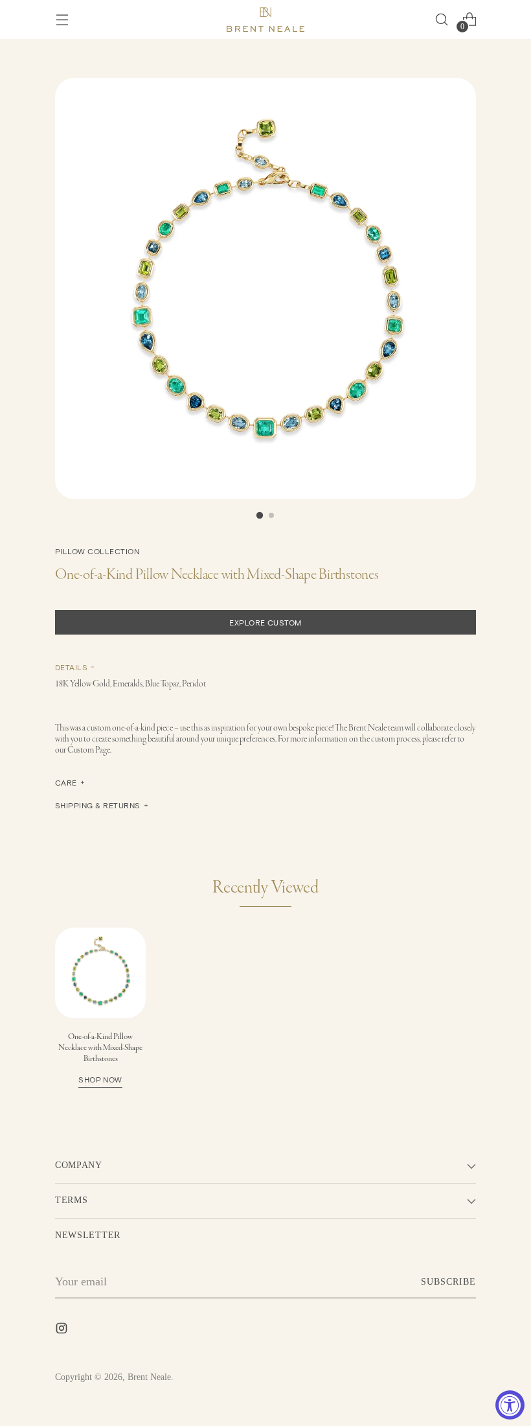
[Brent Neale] (265, 19)
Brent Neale (149, 1377)
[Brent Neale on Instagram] (63, 1331)
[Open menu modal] (62, 19)
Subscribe (448, 1282)
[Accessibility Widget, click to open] (510, 1405)
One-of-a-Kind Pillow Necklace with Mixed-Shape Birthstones (100, 1057)
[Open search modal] (441, 19)
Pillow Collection (97, 550)
